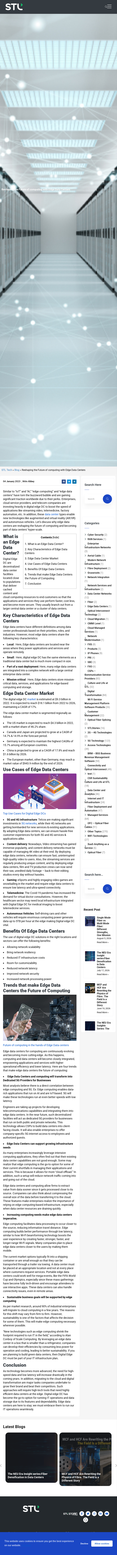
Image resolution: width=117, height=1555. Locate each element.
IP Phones (93, 653)
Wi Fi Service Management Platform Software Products (97, 703)
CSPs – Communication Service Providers (98, 675)
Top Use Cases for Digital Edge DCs (24, 813)
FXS (90, 644)
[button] (64, 482)
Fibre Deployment (97, 568)
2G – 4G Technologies (100, 732)
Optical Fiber (94, 852)
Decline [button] (84, 1543)
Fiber (90, 601)
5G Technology (96, 740)
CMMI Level (94, 623)
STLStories (94, 728)
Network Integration (98, 577)
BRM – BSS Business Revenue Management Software (98, 757)
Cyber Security (96, 534)
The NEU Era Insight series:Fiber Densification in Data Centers (104, 960)
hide (55, 537)
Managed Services (98, 815)
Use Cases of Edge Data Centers (46, 563)
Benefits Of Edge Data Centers (44, 569)
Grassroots (94, 572)
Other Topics (94, 831)
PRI (89, 657)
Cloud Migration (96, 619)
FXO (90, 666)
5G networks (29, 823)
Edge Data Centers (98, 606)
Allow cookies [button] (102, 1543)
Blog (16, 470)
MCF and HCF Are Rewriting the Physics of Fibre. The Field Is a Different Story (104, 995)
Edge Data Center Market (41, 558)
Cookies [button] (26, 1545)
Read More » (103, 942)
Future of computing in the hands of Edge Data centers (36, 1045)
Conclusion (33, 583)
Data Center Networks (100, 593)
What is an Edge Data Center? (44, 544)
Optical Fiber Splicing (99, 719)
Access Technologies (99, 745)
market (31, 699)
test (90, 773)
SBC (90, 662)
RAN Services (95, 539)
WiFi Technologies (98, 835)
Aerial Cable (94, 555)
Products (92, 648)
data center (52, 514)
